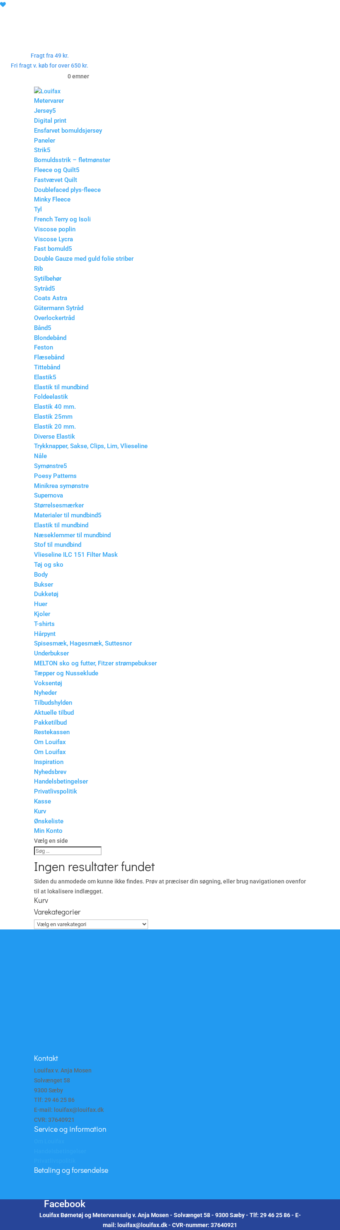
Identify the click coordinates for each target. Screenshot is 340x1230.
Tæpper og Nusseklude (66, 673)
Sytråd (42, 288)
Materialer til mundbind (66, 515)
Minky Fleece (52, 199)
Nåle (40, 456)
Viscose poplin (54, 229)
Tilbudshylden (53, 702)
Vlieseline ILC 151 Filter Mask (76, 554)
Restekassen (52, 732)
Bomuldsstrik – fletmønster (72, 160)
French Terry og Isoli (62, 219)
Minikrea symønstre (61, 486)
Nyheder (45, 692)
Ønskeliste (48, 821)
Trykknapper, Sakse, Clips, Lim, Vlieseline (91, 446)
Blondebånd (50, 338)
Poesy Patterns (55, 476)
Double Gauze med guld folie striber (84, 258)
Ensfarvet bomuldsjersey (68, 130)
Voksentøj (48, 683)
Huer (40, 604)
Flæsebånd (49, 357)
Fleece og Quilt (55, 170)
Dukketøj (46, 594)
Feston (43, 347)
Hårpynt (45, 634)
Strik (40, 150)
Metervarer (49, 100)
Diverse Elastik (54, 436)
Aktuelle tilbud (54, 712)
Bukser (43, 584)
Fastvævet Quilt (55, 180)
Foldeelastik (51, 396)
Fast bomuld (51, 248)
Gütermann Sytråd (58, 308)
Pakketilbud (50, 722)
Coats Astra (50, 298)
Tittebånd (47, 367)
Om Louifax (50, 742)
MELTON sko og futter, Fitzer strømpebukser (95, 663)
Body (41, 574)
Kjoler (42, 614)
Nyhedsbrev (50, 772)
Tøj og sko (48, 564)
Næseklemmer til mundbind (72, 535)
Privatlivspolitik (55, 791)
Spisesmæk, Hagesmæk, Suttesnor (83, 643)
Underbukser (51, 653)
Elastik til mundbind (61, 387)
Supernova (48, 495)
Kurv (40, 811)
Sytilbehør (47, 278)
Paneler (44, 140)
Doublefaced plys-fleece (67, 190)
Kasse (42, 801)
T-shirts (44, 624)
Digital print (50, 120)
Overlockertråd (54, 318)
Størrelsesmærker (59, 505)
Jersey (43, 110)
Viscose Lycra (53, 239)
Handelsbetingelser (61, 781)
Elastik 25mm (53, 416)
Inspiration (48, 762)
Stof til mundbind (57, 544)
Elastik (43, 377)
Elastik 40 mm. (55, 406)
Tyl (38, 209)
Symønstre (48, 466)
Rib (38, 268)
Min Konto (48, 831)
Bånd (41, 328)
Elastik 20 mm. (55, 426)
